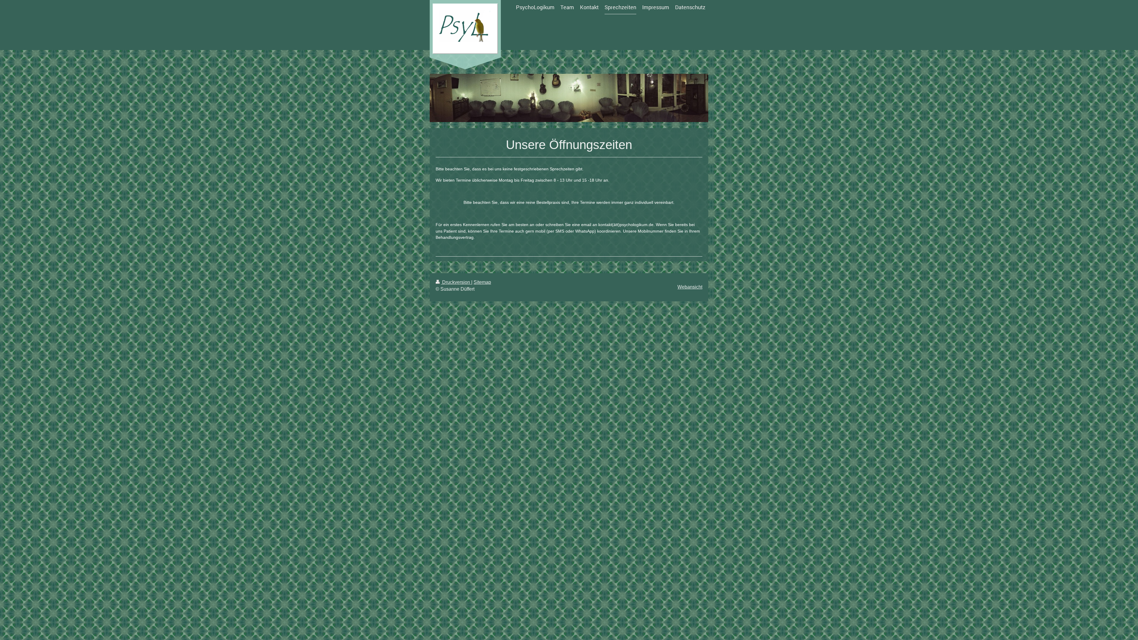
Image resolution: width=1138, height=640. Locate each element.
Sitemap (482, 282)
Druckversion (456, 282)
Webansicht (689, 286)
